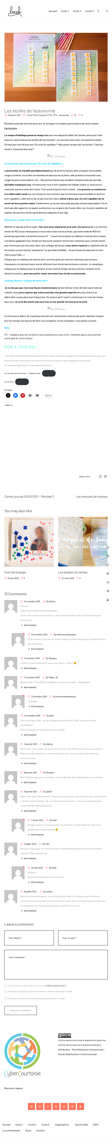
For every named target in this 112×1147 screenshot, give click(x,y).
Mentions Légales (13, 1088)
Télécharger (49, 373)
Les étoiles (9, 382)
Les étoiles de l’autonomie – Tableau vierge (22, 373)
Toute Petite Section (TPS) (39, 115)
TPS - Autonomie (61, 115)
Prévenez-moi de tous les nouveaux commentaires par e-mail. (40, 991)
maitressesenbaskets (66, 634)
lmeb (54, 820)
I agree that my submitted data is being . (37, 985)
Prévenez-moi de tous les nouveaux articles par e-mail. (36, 998)
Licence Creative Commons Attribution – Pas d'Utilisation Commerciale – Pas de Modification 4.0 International (81, 1049)
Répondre (30, 625)
